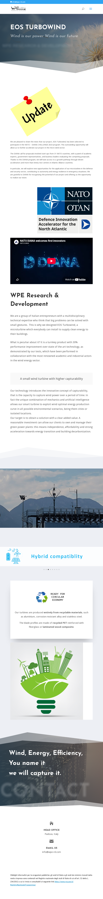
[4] (51, 567)
